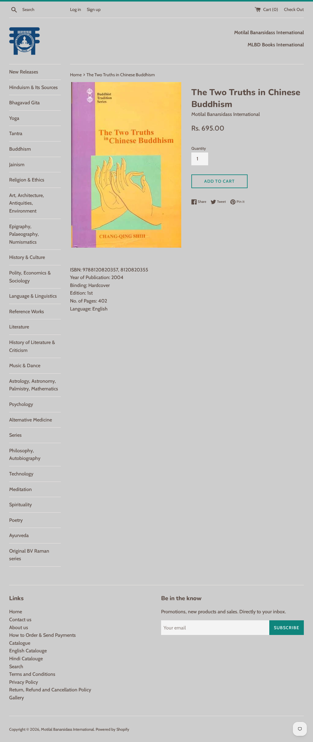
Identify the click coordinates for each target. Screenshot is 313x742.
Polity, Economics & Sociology (30, 277)
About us (18, 627)
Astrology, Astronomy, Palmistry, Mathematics (33, 385)
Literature (19, 327)
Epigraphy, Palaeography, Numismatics (24, 234)
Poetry (16, 520)
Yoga (14, 118)
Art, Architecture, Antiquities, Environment (26, 203)
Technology (21, 474)
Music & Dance (24, 365)
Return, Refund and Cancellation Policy (50, 690)
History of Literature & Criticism (32, 346)
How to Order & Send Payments (42, 635)
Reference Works (26, 311)
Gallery (16, 698)
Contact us (20, 619)
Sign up (94, 9)
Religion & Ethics (26, 180)
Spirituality (20, 504)
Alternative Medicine (30, 420)
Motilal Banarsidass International (67, 729)
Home (15, 612)
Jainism (16, 164)
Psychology (21, 404)
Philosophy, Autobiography (24, 454)
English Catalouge (28, 651)
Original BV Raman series (29, 555)
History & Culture (27, 257)
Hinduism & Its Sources (33, 87)
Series (15, 435)
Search (16, 666)
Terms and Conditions (32, 674)
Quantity (198, 148)
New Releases (23, 72)
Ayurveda (19, 535)
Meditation (20, 489)
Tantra (15, 133)
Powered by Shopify (112, 729)
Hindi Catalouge (26, 658)
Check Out (294, 9)
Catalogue (19, 643)
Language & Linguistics (33, 296)
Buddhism (20, 149)
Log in (75, 9)
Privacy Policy (23, 682)
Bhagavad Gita (24, 103)
